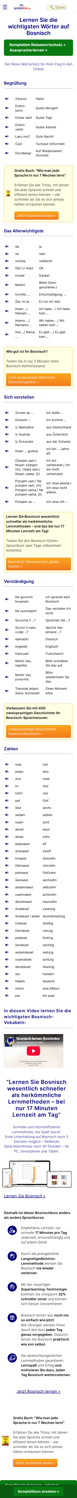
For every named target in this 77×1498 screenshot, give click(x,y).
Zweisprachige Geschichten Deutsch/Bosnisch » (32, 731)
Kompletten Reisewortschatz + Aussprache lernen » (37, 47)
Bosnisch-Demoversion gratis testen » (33, 564)
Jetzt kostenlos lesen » (36, 215)
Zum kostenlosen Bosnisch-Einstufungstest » (32, 379)
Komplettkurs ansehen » (38, 1491)
